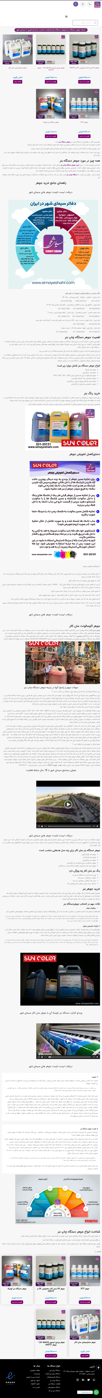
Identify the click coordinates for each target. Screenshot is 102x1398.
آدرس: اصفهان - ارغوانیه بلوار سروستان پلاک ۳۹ (79, 1371)
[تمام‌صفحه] (39, 826)
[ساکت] (42, 826)
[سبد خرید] (82, 4)
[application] (68, 804)
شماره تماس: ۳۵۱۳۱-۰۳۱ (87, 1374)
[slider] (70, 826)
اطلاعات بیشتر (17, 82)
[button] (66, 16)
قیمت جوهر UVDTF (55, 765)
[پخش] (97, 826)
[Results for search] (85, 26)
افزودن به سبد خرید (84, 82)
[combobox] (85, 23)
